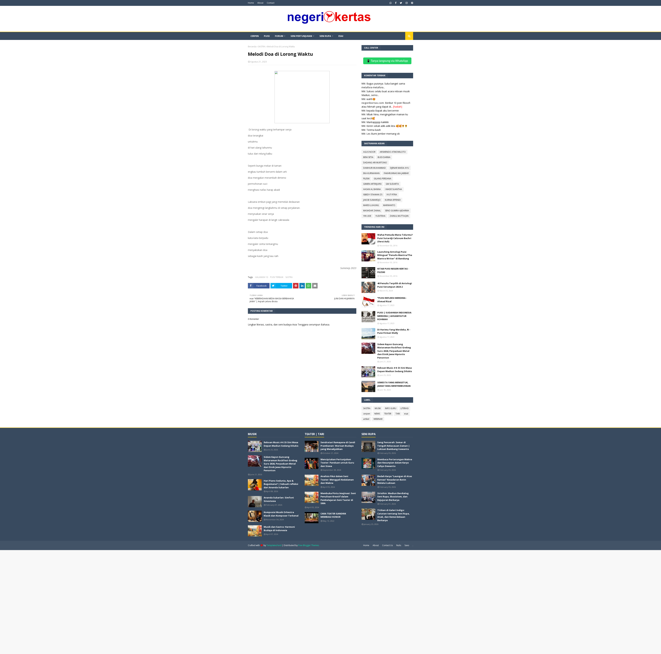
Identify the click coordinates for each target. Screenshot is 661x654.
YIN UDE (367, 215)
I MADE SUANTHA (393, 189)
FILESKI (366, 178)
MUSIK (378, 408)
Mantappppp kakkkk (377, 122)
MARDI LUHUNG (371, 205)
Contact (270, 2)
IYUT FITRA (392, 194)
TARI (398, 413)
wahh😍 (370, 99)
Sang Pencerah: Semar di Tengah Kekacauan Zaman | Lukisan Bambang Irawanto (393, 446)
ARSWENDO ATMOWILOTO (393, 151)
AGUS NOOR (369, 151)
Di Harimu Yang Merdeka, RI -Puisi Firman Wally (393, 331)
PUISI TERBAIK (276, 277)
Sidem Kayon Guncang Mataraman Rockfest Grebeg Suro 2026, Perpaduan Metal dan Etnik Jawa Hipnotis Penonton (394, 351)
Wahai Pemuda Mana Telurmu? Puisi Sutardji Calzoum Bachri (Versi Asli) (395, 238)
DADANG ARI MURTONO (375, 162)
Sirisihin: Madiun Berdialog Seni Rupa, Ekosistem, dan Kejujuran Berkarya (393, 497)
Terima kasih (373, 129)
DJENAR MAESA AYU (399, 167)
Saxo (407, 545)
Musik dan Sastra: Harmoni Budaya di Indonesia (279, 528)
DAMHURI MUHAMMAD (374, 167)
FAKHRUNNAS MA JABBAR (396, 173)
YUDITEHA (380, 215)
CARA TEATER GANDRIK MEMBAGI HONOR (333, 515)
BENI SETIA (368, 157)
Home (251, 2)
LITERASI (404, 408)
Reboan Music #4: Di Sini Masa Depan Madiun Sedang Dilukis (394, 369)
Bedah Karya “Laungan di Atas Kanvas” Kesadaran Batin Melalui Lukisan (394, 479)
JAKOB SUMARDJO (372, 199)
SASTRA (261, 46)
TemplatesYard (273, 545)
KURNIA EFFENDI (393, 199)
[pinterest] (411, 3)
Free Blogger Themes (308, 545)
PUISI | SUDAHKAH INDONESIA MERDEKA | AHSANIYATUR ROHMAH (394, 316)
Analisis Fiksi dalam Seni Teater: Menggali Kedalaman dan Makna (337, 479)
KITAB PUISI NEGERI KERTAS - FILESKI (393, 270)
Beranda (252, 46)
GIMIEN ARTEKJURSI (372, 183)
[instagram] (406, 3)
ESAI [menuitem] (340, 36)
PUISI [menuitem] (267, 36)
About (260, 2)
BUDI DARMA (384, 157)
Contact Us (387, 545)
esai (406, 413)
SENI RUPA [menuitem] (325, 36)
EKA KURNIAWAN (371, 173)
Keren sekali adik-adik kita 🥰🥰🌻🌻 (386, 126)
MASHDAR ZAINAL (372, 210)
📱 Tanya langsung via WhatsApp (387, 60)
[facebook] (395, 3)
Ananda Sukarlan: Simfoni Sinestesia (279, 499)
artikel (366, 419)
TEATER (387, 413)
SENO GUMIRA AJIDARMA (397, 210)
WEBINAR (378, 419)
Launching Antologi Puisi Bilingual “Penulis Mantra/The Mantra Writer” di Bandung (394, 255)
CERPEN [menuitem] (254, 36)
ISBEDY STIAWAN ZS (372, 194)
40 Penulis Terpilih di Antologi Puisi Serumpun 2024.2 (394, 285)
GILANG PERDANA (382, 178)
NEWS (377, 413)
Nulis (398, 545)
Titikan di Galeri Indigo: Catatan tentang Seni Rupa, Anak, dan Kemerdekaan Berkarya (393, 515)
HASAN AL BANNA (372, 189)
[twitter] (401, 3)
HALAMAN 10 (261, 277)
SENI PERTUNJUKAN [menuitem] (301, 36)
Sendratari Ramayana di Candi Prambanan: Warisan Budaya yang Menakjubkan (338, 446)
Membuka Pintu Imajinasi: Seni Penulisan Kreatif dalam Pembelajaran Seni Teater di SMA (338, 498)
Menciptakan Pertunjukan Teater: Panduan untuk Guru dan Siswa (337, 463)
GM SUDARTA (392, 183)
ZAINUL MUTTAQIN (399, 215)
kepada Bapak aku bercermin (382, 110)
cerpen (366, 413)
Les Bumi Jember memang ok (383, 133)
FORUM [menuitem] (279, 36)
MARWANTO (389, 205)
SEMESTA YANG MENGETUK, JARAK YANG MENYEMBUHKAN (394, 384)
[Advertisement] (103, 601)
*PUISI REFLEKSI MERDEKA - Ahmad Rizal (392, 299)
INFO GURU (390, 408)
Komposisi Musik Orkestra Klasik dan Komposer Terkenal (281, 514)
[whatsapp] (390, 3)
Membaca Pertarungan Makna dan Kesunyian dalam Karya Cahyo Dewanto (394, 463)
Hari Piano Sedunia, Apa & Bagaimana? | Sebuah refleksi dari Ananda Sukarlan (281, 484)
